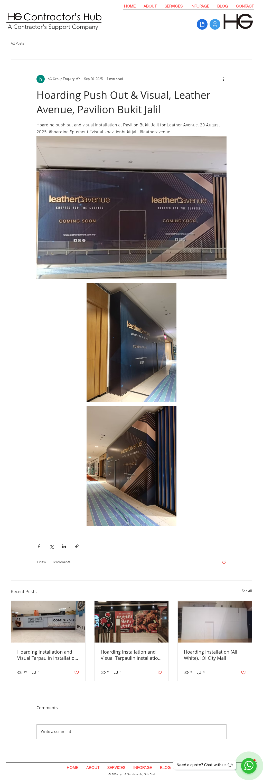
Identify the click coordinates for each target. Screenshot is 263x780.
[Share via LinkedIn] (64, 546)
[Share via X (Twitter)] (51, 546)
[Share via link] (76, 546)
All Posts (17, 43)
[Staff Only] (215, 24)
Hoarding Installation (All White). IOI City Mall (210, 655)
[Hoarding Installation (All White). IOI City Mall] (215, 622)
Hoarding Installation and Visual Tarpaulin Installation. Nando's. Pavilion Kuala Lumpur (131, 655)
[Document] (202, 24)
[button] (173, 6)
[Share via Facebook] (38, 546)
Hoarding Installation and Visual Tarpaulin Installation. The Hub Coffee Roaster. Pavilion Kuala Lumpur (48, 655)
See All (247, 591)
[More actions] (223, 79)
